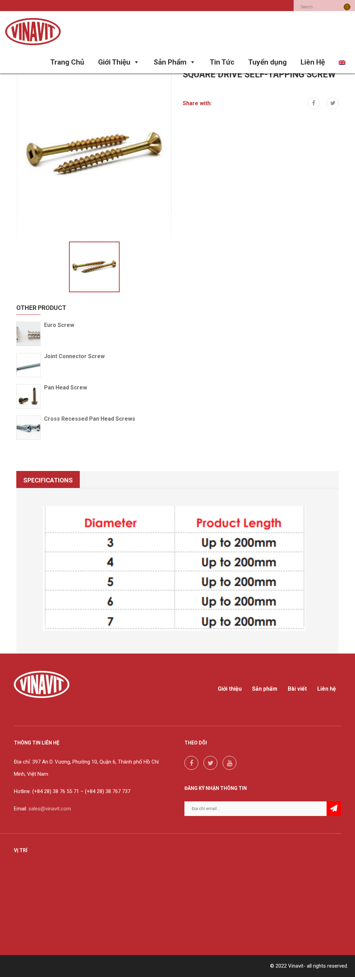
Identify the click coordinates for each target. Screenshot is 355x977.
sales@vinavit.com (49, 809)
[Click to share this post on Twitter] (333, 103)
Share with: (197, 103)
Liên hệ (326, 689)
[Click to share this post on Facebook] (314, 103)
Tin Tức (222, 62)
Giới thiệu (230, 689)
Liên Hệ (313, 62)
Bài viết (297, 689)
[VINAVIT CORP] (33, 31)
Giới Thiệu (114, 62)
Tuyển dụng (267, 62)
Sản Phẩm (170, 62)
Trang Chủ (67, 62)
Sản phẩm (264, 689)
